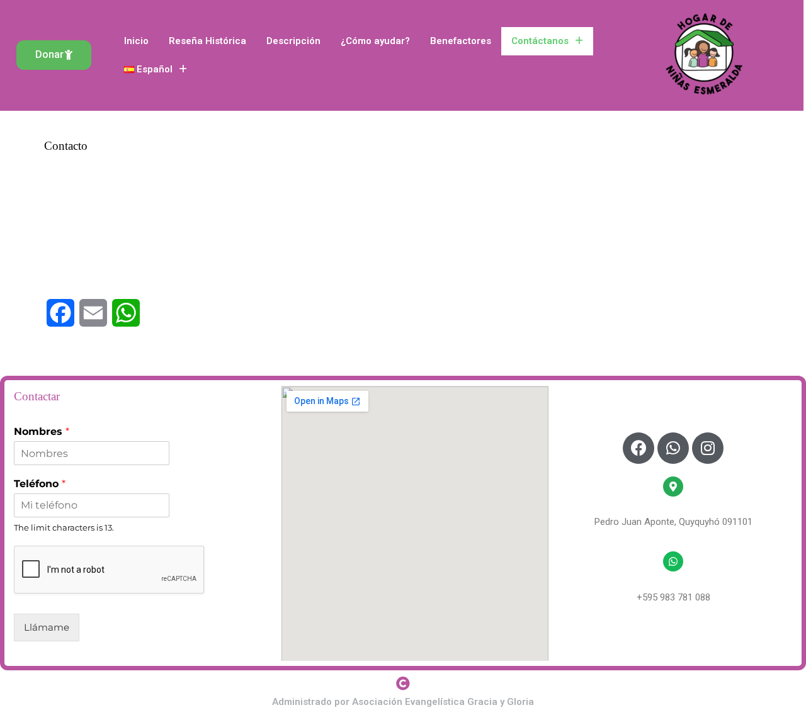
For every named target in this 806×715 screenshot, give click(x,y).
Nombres (41, 431)
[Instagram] (708, 448)
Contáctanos (540, 41)
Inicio (136, 41)
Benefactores (460, 41)
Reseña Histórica (207, 41)
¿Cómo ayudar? (375, 41)
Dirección (673, 508)
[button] (53, 55)
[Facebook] (638, 448)
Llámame (46, 627)
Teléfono (39, 484)
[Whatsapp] (673, 448)
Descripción (293, 41)
